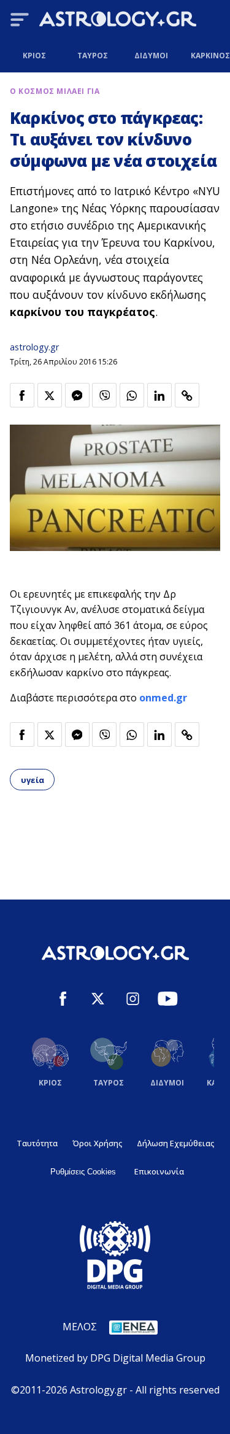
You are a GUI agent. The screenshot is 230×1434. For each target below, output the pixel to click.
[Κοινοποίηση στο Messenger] (77, 395)
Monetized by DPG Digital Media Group (115, 1358)
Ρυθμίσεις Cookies (83, 1171)
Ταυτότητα (37, 1143)
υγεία (32, 779)
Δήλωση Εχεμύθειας (175, 1143)
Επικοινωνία (159, 1171)
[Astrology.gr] (117, 21)
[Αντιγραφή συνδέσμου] (187, 395)
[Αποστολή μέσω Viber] (104, 395)
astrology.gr (34, 347)
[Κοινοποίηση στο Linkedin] (159, 395)
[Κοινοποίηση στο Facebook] (22, 395)
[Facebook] (63, 1000)
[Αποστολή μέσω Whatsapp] (132, 395)
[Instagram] (133, 1000)
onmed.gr (163, 697)
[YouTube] (168, 1000)
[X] (98, 1000)
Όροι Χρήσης (97, 1143)
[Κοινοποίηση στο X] (49, 395)
